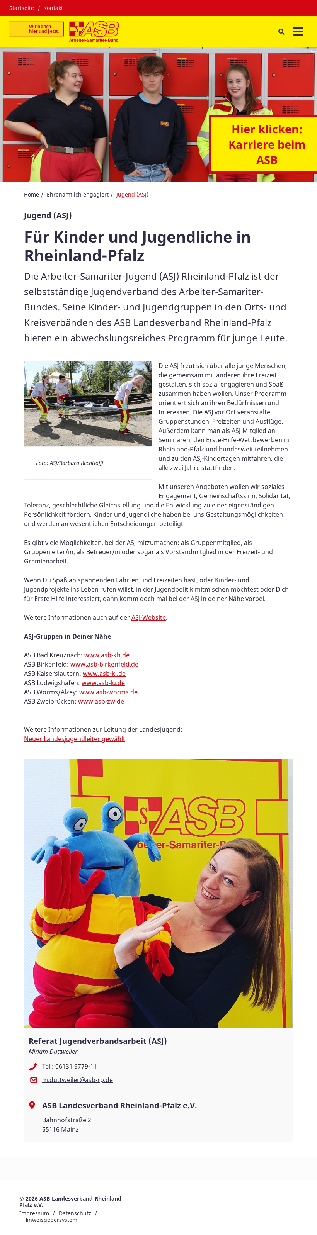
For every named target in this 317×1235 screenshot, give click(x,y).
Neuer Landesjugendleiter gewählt (74, 739)
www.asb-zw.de (101, 701)
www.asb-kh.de (107, 655)
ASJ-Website (148, 617)
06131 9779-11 (76, 1066)
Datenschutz (75, 1213)
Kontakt (53, 8)
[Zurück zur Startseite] (64, 32)
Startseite (21, 8)
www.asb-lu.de (103, 683)
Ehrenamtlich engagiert (78, 194)
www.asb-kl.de (104, 673)
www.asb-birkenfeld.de (104, 664)
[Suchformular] (281, 32)
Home (31, 194)
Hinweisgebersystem (50, 1219)
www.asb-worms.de (108, 692)
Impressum (34, 1213)
